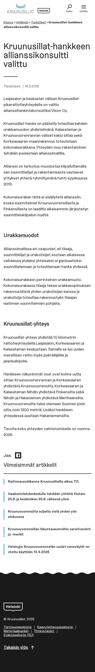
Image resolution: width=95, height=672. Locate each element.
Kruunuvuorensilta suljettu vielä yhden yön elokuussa (42, 514)
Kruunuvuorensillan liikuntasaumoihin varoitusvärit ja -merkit (49, 532)
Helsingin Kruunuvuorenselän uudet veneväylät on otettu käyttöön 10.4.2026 (48, 549)
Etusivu (8, 22)
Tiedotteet (38, 22)
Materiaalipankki (16, 631)
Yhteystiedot (44, 631)
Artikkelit (22, 22)
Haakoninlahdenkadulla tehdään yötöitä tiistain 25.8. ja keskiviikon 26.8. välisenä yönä (46, 496)
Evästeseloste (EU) (19, 635)
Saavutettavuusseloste (55, 627)
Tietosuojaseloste (18, 627)
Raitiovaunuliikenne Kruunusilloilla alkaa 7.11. (43, 482)
